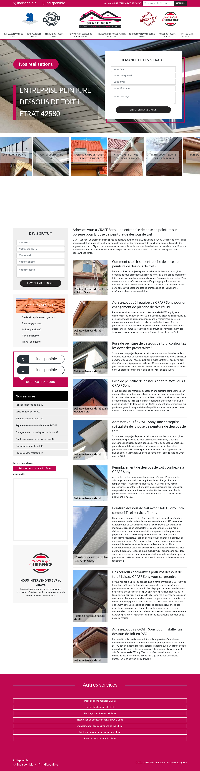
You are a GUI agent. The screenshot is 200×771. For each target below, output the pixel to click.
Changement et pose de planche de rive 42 (112, 35)
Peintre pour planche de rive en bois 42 (142, 35)
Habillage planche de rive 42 (13, 35)
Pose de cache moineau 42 (187, 35)
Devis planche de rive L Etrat (100, 707)
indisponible (26, 3)
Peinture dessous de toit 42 (54, 35)
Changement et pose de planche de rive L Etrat (100, 726)
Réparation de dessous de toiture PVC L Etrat (100, 719)
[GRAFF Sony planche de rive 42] (100, 19)
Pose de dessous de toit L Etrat (100, 738)
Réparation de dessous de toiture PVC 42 (80, 35)
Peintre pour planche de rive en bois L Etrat (100, 732)
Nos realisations (36, 64)
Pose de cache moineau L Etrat (100, 701)
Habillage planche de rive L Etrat (100, 713)
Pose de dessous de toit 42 (167, 35)
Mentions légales (178, 762)
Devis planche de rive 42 (34, 35)
